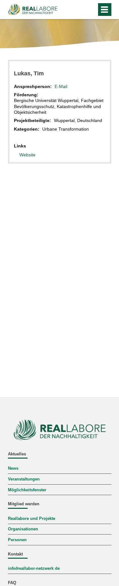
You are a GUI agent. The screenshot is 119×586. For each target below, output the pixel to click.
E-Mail (61, 86)
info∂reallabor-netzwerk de (34, 568)
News (13, 468)
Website (27, 154)
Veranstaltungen (24, 479)
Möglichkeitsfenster (27, 490)
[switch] (90, 9)
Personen (17, 540)
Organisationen (23, 529)
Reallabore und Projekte (31, 518)
